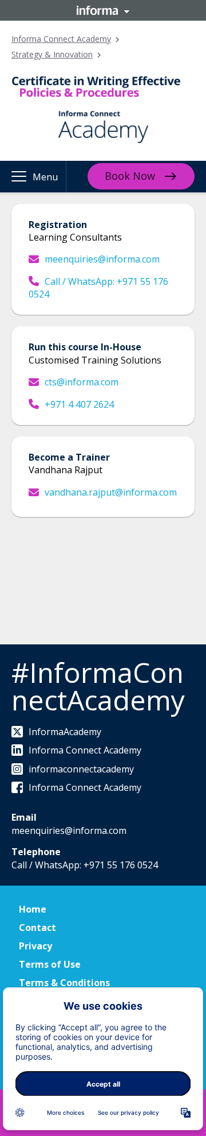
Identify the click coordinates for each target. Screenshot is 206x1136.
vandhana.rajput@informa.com (111, 492)
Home (32, 909)
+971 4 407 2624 (79, 404)
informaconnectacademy (81, 769)
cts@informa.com (81, 382)
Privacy (35, 946)
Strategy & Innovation (52, 54)
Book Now (130, 176)
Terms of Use (50, 964)
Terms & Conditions (64, 982)
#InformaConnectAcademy (98, 686)
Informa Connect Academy (61, 38)
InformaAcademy (65, 731)
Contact (37, 927)
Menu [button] (45, 177)
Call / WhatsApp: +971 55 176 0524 (98, 287)
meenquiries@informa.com (102, 259)
